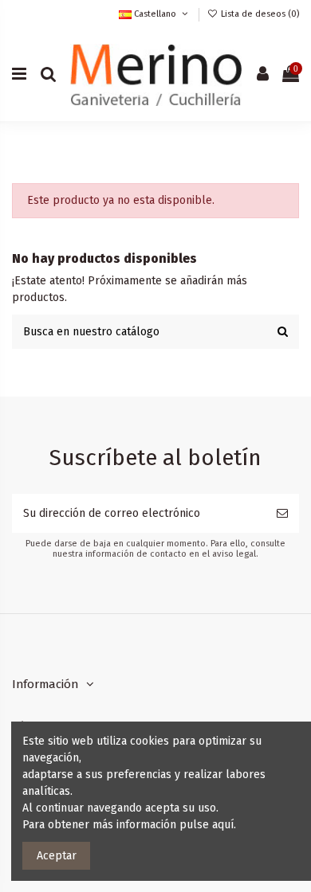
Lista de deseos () (258, 14)
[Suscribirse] (282, 513)
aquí (223, 824)
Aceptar (57, 856)
